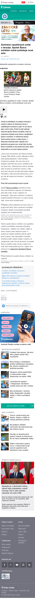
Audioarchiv (23, 11)
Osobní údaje (13, 590)
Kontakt (21, 537)
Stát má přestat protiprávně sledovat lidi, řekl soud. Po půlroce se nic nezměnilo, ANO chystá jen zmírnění (17, 498)
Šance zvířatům (12, 188)
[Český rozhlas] (7, 2)
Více (28, 22)
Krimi (4, 322)
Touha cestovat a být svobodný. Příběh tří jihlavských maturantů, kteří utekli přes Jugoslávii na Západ (16, 506)
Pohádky (6, 327)
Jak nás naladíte (24, 526)
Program (13, 11)
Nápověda (22, 529)
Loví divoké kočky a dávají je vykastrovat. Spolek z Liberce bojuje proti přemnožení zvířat (16, 283)
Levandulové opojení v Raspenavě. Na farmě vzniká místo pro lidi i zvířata (21, 384)
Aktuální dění (7, 22)
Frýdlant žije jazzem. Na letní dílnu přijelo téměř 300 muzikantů (21, 354)
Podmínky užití (24, 590)
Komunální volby (8, 529)
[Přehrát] (3, 109)
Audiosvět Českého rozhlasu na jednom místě (16, 344)
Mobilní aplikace (7, 553)
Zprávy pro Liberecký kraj (10, 59)
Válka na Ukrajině (8, 526)
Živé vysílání (7, 335)
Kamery (31, 11)
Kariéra (20, 535)
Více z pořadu (8, 412)
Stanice (4, 532)
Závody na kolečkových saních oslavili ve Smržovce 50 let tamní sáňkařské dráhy (21, 436)
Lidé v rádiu (22, 532)
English (4, 592)
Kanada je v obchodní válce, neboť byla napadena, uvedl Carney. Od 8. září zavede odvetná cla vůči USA (15, 489)
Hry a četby (7, 318)
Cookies (4, 590)
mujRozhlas (5, 312)
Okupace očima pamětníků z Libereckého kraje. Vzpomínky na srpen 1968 (21, 374)
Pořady (5, 331)
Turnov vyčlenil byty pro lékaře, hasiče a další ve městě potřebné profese (20, 417)
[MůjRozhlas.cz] (4, 69)
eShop (4, 535)
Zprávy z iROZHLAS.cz (11, 460)
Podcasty (5, 550)
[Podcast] (2, 116)
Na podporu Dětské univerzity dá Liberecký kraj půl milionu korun (21, 427)
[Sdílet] (5, 116)
